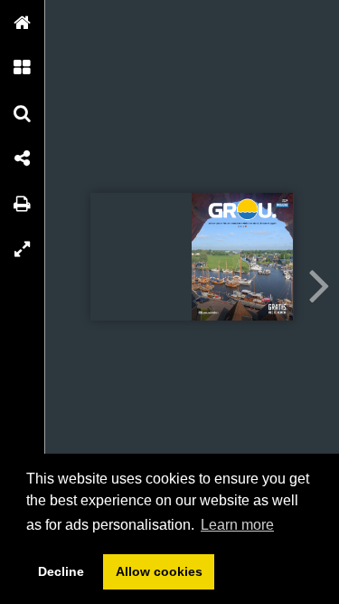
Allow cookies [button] (159, 571)
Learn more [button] (237, 524)
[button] (22, 22)
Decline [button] (61, 571)
